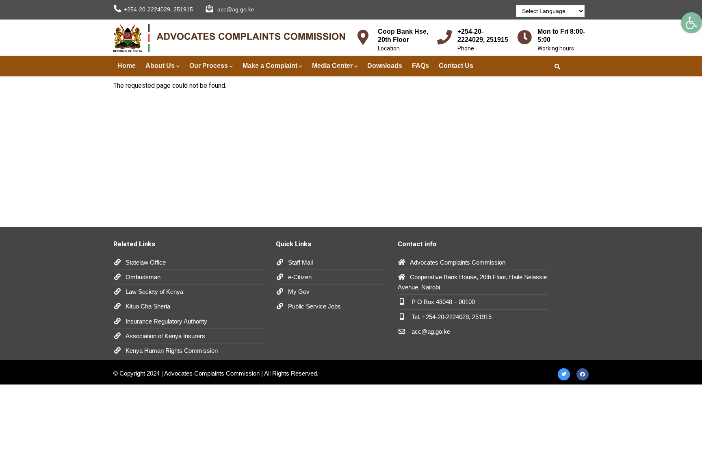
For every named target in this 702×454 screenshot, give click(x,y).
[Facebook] (582, 374)
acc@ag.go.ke (430, 331)
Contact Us (456, 65)
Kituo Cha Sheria (148, 306)
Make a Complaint (270, 65)
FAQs (420, 65)
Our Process (208, 65)
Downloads (384, 65)
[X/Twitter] (564, 374)
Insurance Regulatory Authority (166, 321)
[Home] (229, 38)
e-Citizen (300, 277)
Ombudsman (143, 277)
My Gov (299, 291)
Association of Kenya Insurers (165, 335)
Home (126, 65)
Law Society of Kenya (154, 291)
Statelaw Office (146, 262)
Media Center (332, 65)
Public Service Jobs (314, 306)
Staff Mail (300, 262)
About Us (160, 65)
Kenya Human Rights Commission (172, 350)
